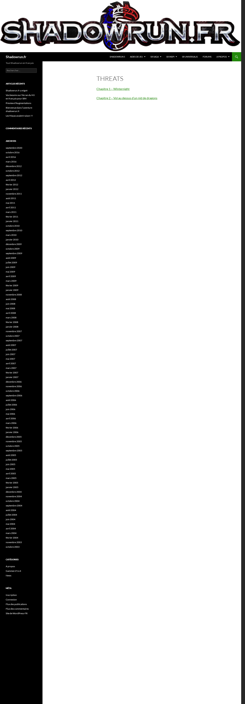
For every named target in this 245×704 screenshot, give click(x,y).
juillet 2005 (11, 459)
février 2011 (12, 216)
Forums (207, 56)
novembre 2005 (14, 441)
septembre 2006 (14, 395)
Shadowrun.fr (16, 57)
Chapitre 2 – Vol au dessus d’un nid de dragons (126, 98)
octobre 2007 (13, 335)
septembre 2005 (14, 450)
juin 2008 (10, 303)
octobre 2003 (13, 546)
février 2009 (12, 285)
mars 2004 (11, 533)
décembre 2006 (14, 381)
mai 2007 (10, 358)
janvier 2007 (12, 377)
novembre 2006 (14, 386)
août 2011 (11, 198)
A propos (221, 56)
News (8, 575)
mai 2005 (10, 468)
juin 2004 (10, 519)
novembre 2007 (14, 331)
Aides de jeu (136, 56)
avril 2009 (11, 276)
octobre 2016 (13, 152)
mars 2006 (11, 423)
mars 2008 (11, 317)
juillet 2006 (11, 404)
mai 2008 (10, 308)
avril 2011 (11, 207)
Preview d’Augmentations (18, 103)
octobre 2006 (13, 390)
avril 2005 (11, 473)
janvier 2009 (12, 290)
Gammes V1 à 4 (13, 570)
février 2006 (12, 427)
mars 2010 (11, 235)
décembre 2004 (14, 491)
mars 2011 (11, 212)
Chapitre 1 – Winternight (113, 89)
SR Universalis (190, 56)
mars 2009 (11, 280)
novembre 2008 (14, 294)
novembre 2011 (14, 193)
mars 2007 (11, 368)
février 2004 (12, 537)
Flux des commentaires (17, 608)
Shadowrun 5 (117, 56)
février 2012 (12, 184)
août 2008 (11, 299)
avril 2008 (11, 312)
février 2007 (12, 372)
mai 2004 (10, 523)
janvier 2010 (12, 239)
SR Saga (154, 56)
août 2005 (11, 455)
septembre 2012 (14, 175)
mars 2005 (11, 478)
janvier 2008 (12, 326)
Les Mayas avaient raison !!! (19, 115)
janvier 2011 (12, 221)
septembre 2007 (14, 340)
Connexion (11, 599)
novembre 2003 (14, 542)
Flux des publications (16, 604)
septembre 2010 (14, 230)
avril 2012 (11, 179)
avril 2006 (11, 418)
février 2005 (12, 482)
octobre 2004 (13, 501)
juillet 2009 (11, 262)
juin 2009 (10, 267)
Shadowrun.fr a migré (16, 90)
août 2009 (11, 257)
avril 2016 (11, 157)
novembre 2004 (14, 496)
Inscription (11, 595)
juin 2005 (10, 464)
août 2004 (11, 510)
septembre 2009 (14, 253)
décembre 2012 (14, 166)
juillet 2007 (11, 349)
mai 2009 (10, 271)
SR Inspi (170, 56)
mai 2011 (10, 202)
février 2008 (12, 322)
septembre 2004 (14, 505)
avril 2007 (11, 363)
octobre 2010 (13, 225)
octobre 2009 (13, 248)
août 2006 (11, 400)
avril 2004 (11, 528)
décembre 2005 (14, 436)
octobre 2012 (13, 170)
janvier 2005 (12, 487)
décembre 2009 (14, 244)
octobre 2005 (13, 445)
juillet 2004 (11, 514)
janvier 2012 (12, 189)
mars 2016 (11, 161)
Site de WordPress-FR (17, 613)
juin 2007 (10, 354)
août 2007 (11, 345)
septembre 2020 (14, 147)
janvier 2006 (12, 432)
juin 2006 (10, 409)
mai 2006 (10, 413)
